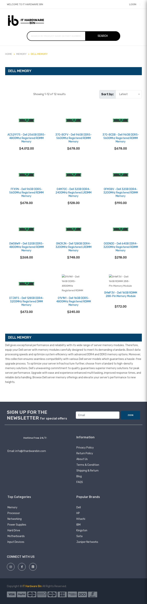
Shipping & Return (87, 470)
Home (8, 54)
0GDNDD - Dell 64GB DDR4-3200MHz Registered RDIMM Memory (120, 247)
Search (103, 36)
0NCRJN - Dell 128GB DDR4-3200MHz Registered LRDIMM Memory (73, 247)
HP (78, 513)
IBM (78, 524)
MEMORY (21, 54)
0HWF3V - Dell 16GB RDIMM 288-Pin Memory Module (120, 294)
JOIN (130, 415)
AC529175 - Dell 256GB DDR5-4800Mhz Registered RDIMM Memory (26, 138)
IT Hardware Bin (32, 586)
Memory (12, 507)
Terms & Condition (87, 465)
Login (132, 4)
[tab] (7, 94)
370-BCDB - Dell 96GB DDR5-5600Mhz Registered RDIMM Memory (120, 138)
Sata (79, 536)
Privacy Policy (85, 447)
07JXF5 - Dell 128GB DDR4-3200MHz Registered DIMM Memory (26, 301)
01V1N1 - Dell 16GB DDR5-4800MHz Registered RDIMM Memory (73, 301)
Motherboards (16, 536)
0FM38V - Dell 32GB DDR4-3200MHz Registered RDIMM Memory (120, 193)
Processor (13, 513)
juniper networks (87, 542)
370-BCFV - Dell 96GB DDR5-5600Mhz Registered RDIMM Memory (73, 138)
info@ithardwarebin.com (30, 451)
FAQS (79, 482)
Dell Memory (39, 54)
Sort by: (107, 94)
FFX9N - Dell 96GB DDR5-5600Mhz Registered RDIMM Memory (26, 193)
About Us (82, 459)
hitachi (80, 519)
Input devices (15, 542)
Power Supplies (16, 524)
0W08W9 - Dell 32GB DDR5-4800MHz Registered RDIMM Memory (26, 247)
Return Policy (84, 453)
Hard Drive (13, 530)
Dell (78, 507)
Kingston (81, 530)
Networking (14, 519)
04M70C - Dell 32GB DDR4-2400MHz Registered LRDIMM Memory (73, 193)
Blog (79, 476)
